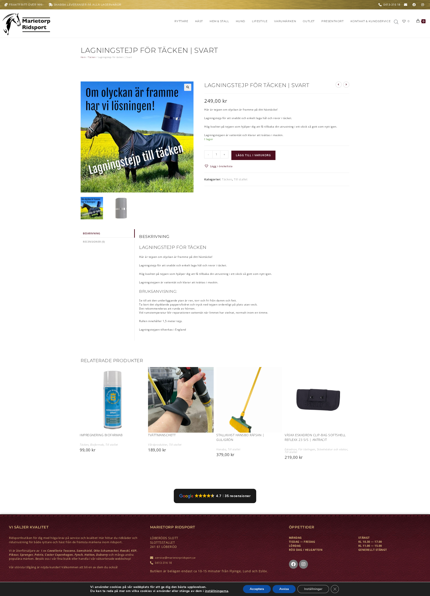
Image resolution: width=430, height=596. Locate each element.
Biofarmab (97, 444)
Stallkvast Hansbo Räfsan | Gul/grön (240, 437)
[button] (187, 87)
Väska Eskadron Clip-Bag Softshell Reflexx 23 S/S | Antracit (315, 437)
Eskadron (291, 449)
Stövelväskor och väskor (332, 449)
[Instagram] (303, 564)
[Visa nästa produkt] (346, 84)
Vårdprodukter (158, 444)
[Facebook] (293, 564)
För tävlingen (306, 449)
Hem (83, 57)
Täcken (92, 57)
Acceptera (257, 589)
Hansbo (221, 449)
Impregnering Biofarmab (101, 435)
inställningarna (216, 591)
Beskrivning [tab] (91, 233)
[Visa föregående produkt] (338, 84)
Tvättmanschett (162, 435)
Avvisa (284, 589)
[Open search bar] (396, 22)
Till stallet (240, 179)
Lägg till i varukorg (253, 155)
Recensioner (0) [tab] (94, 241)
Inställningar (313, 589)
